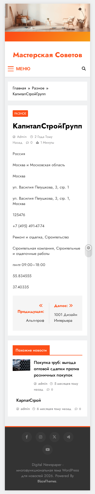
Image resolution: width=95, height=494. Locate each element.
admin (22, 136)
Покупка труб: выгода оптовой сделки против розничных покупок (56, 368)
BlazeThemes (47, 481)
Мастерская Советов (47, 55)
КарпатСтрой (28, 400)
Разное (20, 113)
